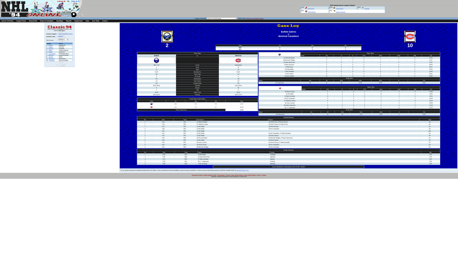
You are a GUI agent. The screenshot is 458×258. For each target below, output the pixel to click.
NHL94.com (250, 18)
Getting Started (207, 175)
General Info (33, 21)
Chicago (51, 48)
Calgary (51, 47)
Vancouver (52, 58)
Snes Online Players (250, 175)
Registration (78, 21)
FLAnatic (366, 8)
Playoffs (69, 21)
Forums (228, 175)
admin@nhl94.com (242, 170)
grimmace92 (339, 8)
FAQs (259, 175)
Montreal (51, 55)
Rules (215, 175)
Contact (105, 21)
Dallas (50, 50)
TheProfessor (312, 12)
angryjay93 (311, 8)
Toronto (51, 57)
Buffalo (50, 45)
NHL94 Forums (259, 18)
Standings (59, 21)
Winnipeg (52, 60)
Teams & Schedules (46, 21)
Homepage (195, 175)
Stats (87, 21)
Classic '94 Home (7, 21)
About (200, 175)
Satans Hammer (340, 12)
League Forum (21, 21)
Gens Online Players (237, 175)
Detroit (50, 52)
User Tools (95, 21)
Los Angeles (52, 53)
